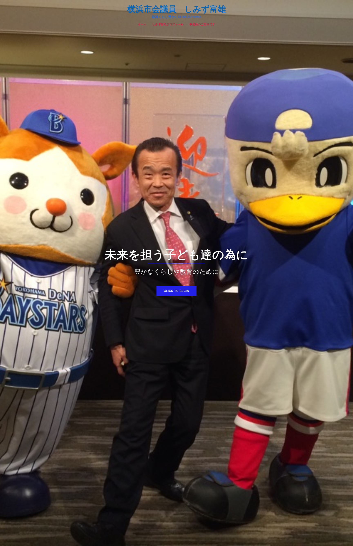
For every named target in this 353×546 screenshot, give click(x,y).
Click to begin (176, 290)
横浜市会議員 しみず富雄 (176, 9)
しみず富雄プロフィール (168, 24)
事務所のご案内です (202, 24)
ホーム (142, 24)
